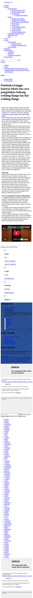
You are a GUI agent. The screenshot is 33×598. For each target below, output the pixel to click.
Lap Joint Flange (16, 28)
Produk (6, 7)
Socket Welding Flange (18, 27)
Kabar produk (12, 42)
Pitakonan (7, 48)
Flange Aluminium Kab (18, 32)
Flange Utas (15, 25)
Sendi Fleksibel (12, 9)
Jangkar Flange (16, 30)
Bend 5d (12, 359)
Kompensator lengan (21, 15)
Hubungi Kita (8, 57)
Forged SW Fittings (10, 342)
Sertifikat (10, 53)
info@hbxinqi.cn (9, 278)
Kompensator (16, 13)
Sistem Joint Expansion (7, 361)
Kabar (6, 40)
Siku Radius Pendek (21, 361)
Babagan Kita (8, 50)
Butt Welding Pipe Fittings (12, 337)
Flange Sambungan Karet (23, 359)
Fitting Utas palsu (9, 343)
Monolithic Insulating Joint (16, 33)
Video (6, 38)
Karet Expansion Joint (18, 12)
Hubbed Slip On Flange (19, 20)
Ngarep (6, 5)
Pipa (9, 37)
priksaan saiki (5, 356)
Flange (10, 17)
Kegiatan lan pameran (14, 55)
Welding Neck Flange (18, 18)
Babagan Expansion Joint (19, 45)
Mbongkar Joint (12, 35)
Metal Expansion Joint (18, 10)
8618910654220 (9, 292)
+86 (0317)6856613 (10, 264)
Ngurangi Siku (5, 363)
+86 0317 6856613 (9, 261)
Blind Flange (15, 23)
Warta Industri (12, 47)
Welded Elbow (5, 359)
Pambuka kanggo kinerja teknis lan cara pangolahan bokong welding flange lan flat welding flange (16, 70)
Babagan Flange (16, 43)
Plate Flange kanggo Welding (20, 22)
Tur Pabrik (11, 52)
